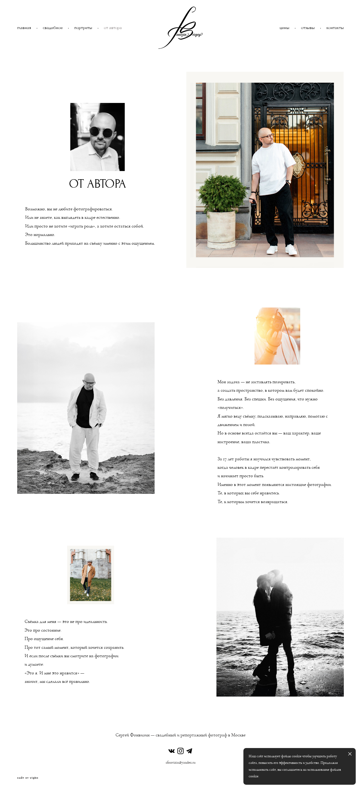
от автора (113, 28)
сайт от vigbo (27, 778)
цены (284, 28)
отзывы (308, 28)
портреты (83, 28)
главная (24, 28)
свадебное (53, 28)
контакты (335, 28)
